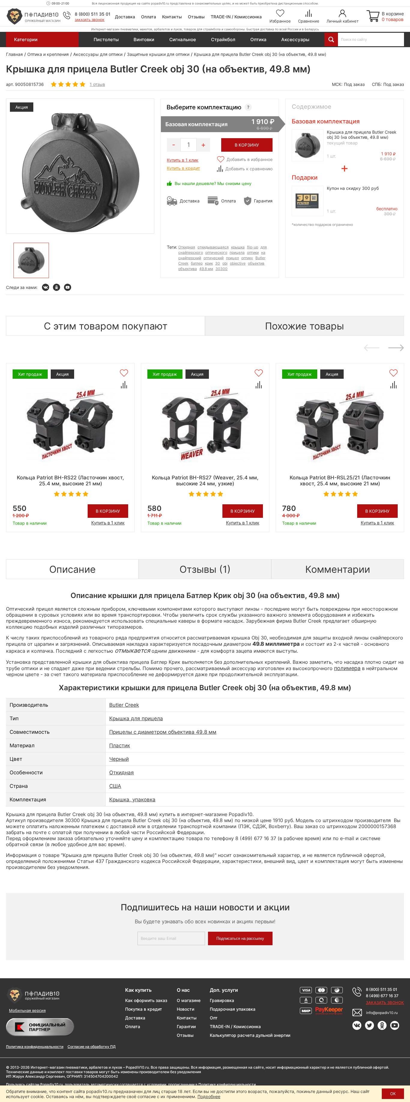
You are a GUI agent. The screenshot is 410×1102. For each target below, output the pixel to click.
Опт (214, 1017)
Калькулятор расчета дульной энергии (250, 1035)
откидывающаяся (213, 247)
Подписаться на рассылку (240, 938)
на (263, 252)
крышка (238, 247)
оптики (253, 252)
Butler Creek (124, 705)
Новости (185, 1009)
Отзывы (196, 16)
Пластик (119, 745)
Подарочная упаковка (232, 1009)
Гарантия (263, 200)
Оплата (148, 16)
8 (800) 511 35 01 (92, 14)
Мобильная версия (27, 1010)
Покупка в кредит (143, 1009)
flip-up (252, 247)
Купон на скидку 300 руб (353, 188)
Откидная (186, 247)
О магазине (188, 1000)
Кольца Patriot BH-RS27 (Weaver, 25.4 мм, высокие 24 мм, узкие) (205, 481)
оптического (216, 252)
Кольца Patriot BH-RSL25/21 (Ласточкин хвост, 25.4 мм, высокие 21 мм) (340, 481)
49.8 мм (206, 268)
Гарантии (186, 1026)
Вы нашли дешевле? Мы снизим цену (213, 183)
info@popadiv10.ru (382, 1012)
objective (238, 263)
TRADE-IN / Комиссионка (236, 16)
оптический (213, 258)
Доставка (125, 16)
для (264, 247)
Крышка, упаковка (132, 800)
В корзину (108, 511)
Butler (260, 258)
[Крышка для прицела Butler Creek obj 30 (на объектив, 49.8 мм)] (31, 260)
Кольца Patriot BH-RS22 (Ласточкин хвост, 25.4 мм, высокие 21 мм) (70, 481)
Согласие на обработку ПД (92, 1046)
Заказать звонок (89, 20)
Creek (183, 263)
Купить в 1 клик (182, 159)
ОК (393, 1093)
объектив (256, 263)
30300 (222, 268)
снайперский (189, 258)
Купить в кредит (183, 168)
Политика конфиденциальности (34, 1046)
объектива (187, 268)
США (115, 786)
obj (225, 263)
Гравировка (222, 1000)
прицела (237, 252)
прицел (232, 258)
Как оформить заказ (146, 1000)
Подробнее (208, 1096)
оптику (247, 258)
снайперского (190, 252)
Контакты (172, 16)
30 (217, 263)
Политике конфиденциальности (227, 1084)
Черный (119, 759)
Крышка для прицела (136, 718)
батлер (197, 263)
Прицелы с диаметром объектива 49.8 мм (162, 732)
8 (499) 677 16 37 (382, 995)
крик (209, 263)
